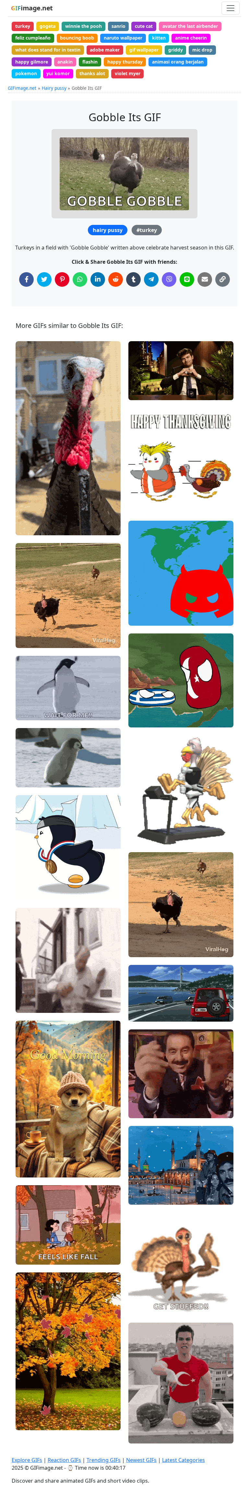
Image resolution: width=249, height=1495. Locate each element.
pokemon (26, 73)
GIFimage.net (22, 88)
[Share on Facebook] (26, 279)
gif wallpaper (144, 50)
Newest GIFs (141, 1460)
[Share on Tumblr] (133, 279)
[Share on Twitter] (44, 279)
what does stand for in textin (47, 50)
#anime (29, 892)
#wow (27, 630)
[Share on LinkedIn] (97, 279)
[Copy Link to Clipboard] (222, 279)
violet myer (127, 73)
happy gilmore (31, 62)
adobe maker (105, 50)
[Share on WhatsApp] (80, 279)
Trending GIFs (104, 1460)
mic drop (202, 50)
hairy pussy (108, 230)
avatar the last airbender (190, 26)
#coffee (29, 1170)
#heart (141, 392)
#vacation (144, 992)
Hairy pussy (54, 88)
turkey (22, 26)
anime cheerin (191, 38)
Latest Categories (183, 1460)
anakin (65, 62)
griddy (175, 50)
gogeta (47, 26)
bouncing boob (77, 38)
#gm (26, 1148)
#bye (139, 1307)
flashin (90, 62)
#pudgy (142, 495)
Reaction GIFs (64, 1460)
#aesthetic (145, 1014)
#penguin (31, 713)
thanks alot (92, 73)
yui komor (58, 73)
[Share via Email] (204, 279)
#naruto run (34, 870)
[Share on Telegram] (151, 279)
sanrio (118, 26)
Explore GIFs (27, 1460)
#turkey (146, 230)
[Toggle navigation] (230, 8)
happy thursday (125, 62)
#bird (27, 528)
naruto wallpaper (123, 38)
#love (140, 382)
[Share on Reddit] (115, 279)
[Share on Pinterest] (62, 279)
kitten (159, 38)
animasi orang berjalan (178, 62)
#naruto (29, 881)
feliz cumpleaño (33, 38)
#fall (26, 1159)
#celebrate (32, 640)
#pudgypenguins (151, 484)
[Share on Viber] (169, 279)
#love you (144, 371)
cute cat (144, 26)
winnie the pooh (83, 26)
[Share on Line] (187, 279)
